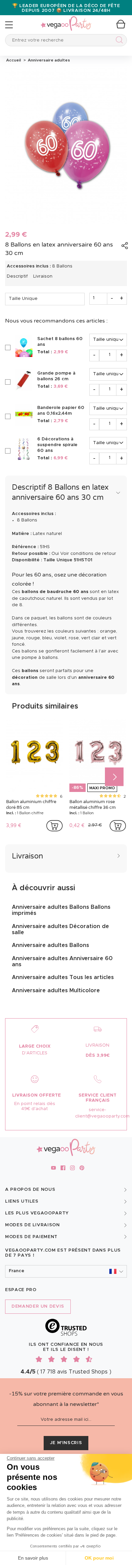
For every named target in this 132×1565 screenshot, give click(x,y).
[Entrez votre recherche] (118, 41)
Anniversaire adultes (48, 60)
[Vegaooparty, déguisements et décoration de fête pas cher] (66, 19)
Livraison (42, 276)
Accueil (13, 60)
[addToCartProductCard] (54, 825)
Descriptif (17, 276)
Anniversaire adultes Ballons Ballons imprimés (61, 910)
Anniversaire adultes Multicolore (56, 990)
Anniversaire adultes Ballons (50, 945)
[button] (66, 1271)
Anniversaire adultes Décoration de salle (60, 929)
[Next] (114, 776)
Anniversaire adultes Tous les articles (63, 977)
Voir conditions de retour (88, 553)
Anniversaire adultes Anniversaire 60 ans (62, 961)
